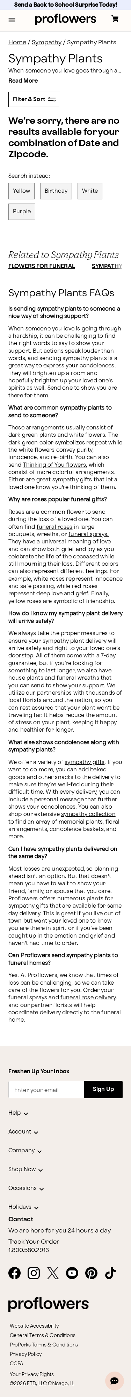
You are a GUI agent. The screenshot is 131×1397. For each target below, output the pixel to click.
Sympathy (46, 42)
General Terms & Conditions (42, 1335)
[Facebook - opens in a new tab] (17, 1273)
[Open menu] (11, 20)
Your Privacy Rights (32, 1374)
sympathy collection (88, 814)
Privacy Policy (26, 1354)
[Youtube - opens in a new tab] (75, 1273)
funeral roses (55, 527)
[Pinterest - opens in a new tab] (94, 1273)
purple (22, 211)
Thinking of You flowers (54, 465)
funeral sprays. (88, 534)
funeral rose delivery (88, 997)
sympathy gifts (84, 762)
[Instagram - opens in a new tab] (36, 1273)
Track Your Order (33, 1242)
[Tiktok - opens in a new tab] (113, 1273)
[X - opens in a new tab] (56, 1273)
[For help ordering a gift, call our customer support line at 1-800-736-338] (65, 19)
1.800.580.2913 (28, 1250)
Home (17, 42)
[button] (11, 20)
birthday (56, 191)
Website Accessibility (34, 1326)
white (90, 191)
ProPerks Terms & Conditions (44, 1345)
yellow (21, 191)
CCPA (16, 1363)
